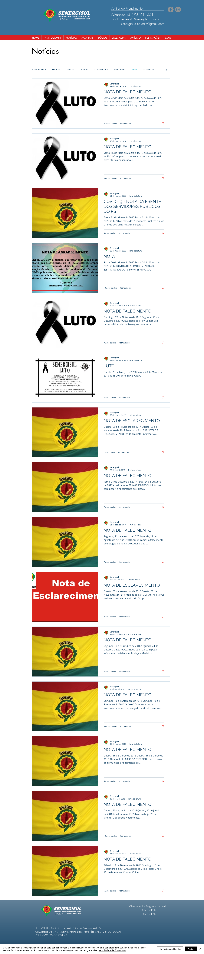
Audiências (148, 69)
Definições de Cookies (170, 948)
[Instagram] (178, 9)
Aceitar (191, 948)
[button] (166, 69)
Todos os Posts (39, 69)
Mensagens (120, 69)
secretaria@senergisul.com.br (140, 19)
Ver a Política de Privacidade (112, 950)
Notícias (70, 69)
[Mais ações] (164, 85)
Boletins (84, 69)
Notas (134, 69)
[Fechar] (200, 949)
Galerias (56, 69)
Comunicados (101, 69)
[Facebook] (171, 9)
